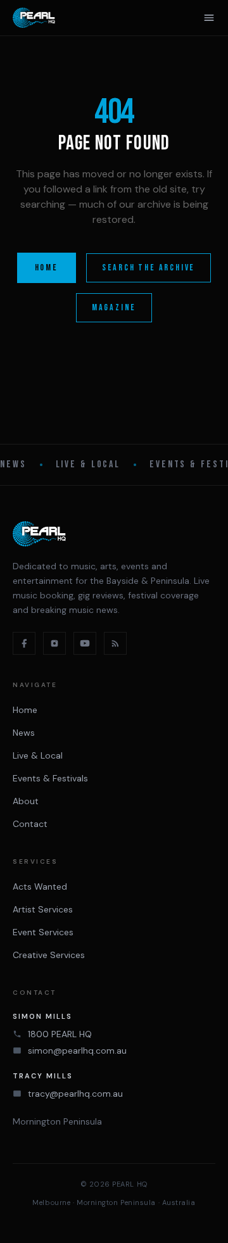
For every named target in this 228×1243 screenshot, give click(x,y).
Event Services (43, 932)
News (13, 464)
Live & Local (88, 464)
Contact (30, 824)
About (26, 801)
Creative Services (49, 955)
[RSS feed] (115, 643)
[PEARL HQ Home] (34, 18)
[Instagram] (54, 643)
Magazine (114, 307)
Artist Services (43, 909)
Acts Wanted (40, 886)
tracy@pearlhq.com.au (75, 1093)
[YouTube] (84, 643)
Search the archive (148, 267)
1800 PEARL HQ (60, 1034)
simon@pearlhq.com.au (77, 1050)
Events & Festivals (50, 778)
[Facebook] (24, 643)
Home (46, 267)
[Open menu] (209, 17)
